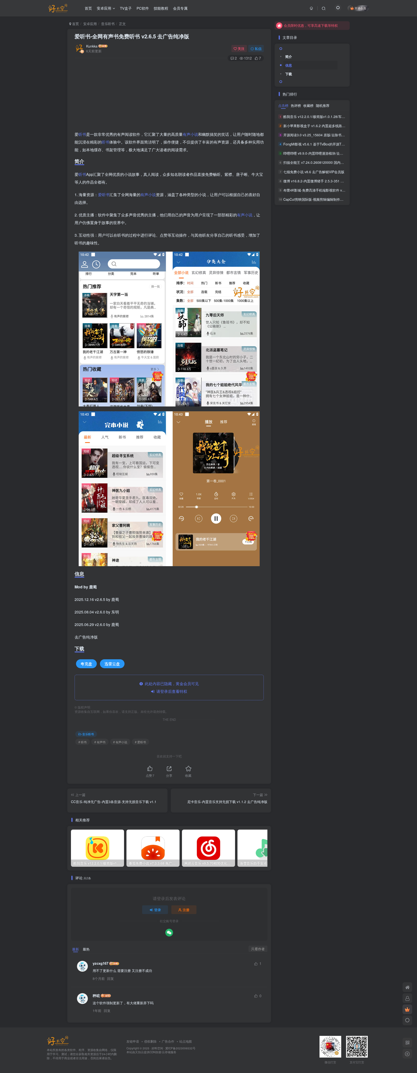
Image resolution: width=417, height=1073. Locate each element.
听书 (82, 134)
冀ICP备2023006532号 (180, 1048)
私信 (258, 48)
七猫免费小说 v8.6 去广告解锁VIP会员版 (313, 171)
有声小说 (190, 134)
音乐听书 (108, 23)
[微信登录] (169, 932)
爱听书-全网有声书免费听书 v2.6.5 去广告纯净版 (132, 36)
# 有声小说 (120, 742)
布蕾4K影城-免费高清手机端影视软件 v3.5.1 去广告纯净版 (327, 190)
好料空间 (157, 1048)
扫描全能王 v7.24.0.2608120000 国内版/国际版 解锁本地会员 (329, 162)
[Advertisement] (169, 97)
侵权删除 (150, 1041)
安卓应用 (104, 8)
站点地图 (185, 1041)
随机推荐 (322, 105)
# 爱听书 (140, 742)
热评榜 (296, 105)
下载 (288, 73)
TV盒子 (126, 8)
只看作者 (258, 948)
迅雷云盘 (112, 664)
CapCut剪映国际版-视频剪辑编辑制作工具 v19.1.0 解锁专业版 (330, 199)
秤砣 (96, 995)
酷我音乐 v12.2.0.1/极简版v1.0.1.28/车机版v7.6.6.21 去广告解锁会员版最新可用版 (345, 116)
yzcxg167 (100, 963)
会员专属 (180, 8)
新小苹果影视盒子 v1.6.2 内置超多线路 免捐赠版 (319, 125)
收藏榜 (308, 105)
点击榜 (283, 105)
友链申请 (132, 1041)
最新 (75, 949)
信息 (288, 65)
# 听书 (82, 742)
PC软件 (143, 8)
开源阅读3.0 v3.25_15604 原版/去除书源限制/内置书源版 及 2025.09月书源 (340, 134)
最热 (86, 949)
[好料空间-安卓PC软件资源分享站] (58, 1040)
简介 (288, 56)
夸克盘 (86, 664)
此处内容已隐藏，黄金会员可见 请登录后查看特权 (171, 687)
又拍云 (139, 1052)
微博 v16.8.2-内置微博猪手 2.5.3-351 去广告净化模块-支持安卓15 (333, 181)
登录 (157, 909)
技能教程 (161, 8)
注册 (186, 909)
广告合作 (168, 1041)
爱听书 (104, 194)
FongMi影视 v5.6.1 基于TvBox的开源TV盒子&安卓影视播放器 (329, 144)
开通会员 (360, 8)
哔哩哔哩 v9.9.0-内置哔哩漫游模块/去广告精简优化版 (323, 153)
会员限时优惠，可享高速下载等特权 (311, 25)
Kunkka (91, 46)
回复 (110, 978)
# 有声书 (99, 742)
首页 (88, 8)
